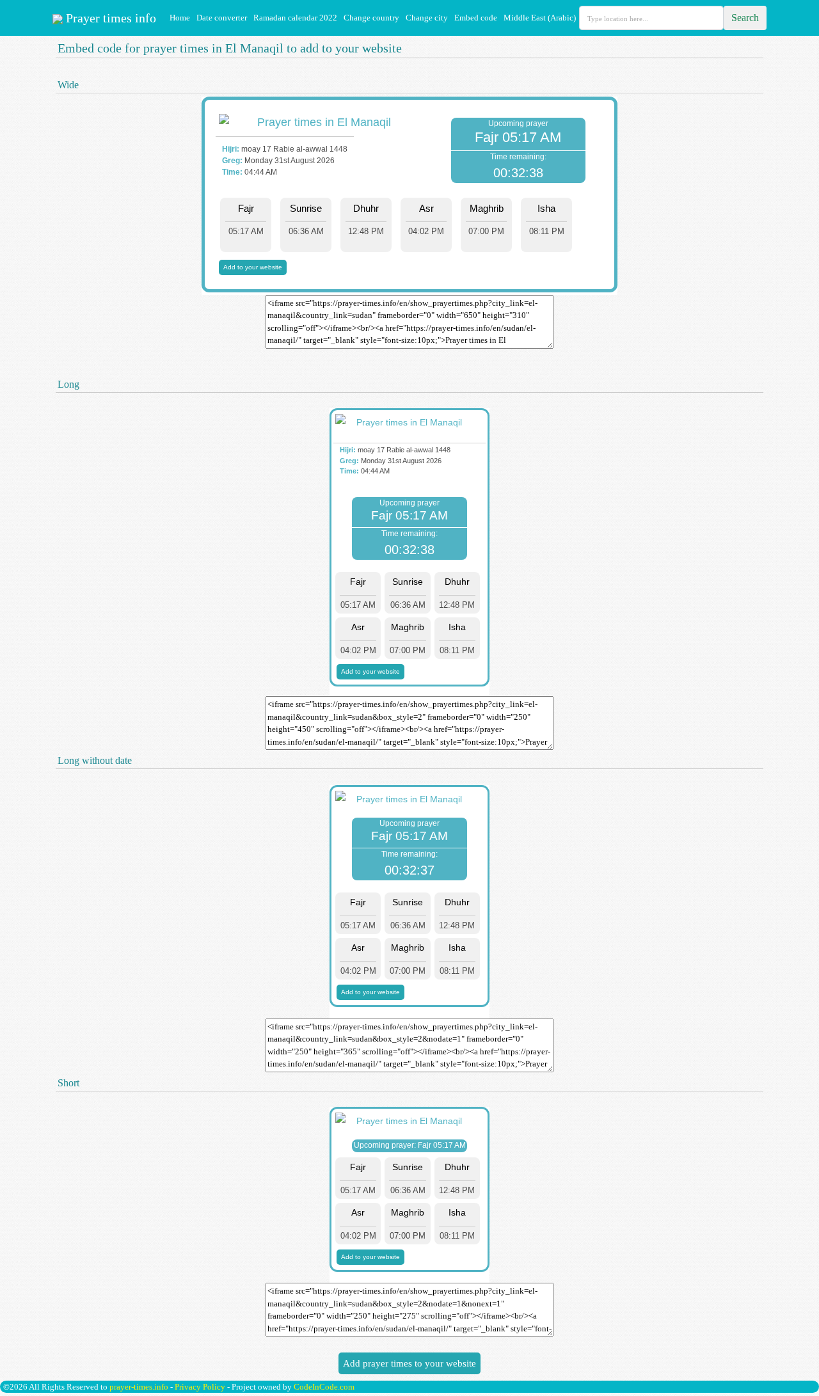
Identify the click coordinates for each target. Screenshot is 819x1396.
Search (745, 17)
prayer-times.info (138, 1387)
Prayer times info (109, 18)
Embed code (475, 17)
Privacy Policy (200, 1387)
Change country (371, 17)
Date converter (221, 17)
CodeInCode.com (324, 1387)
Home (180, 17)
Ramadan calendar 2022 (295, 17)
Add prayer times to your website (409, 1363)
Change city (427, 17)
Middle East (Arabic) (540, 17)
